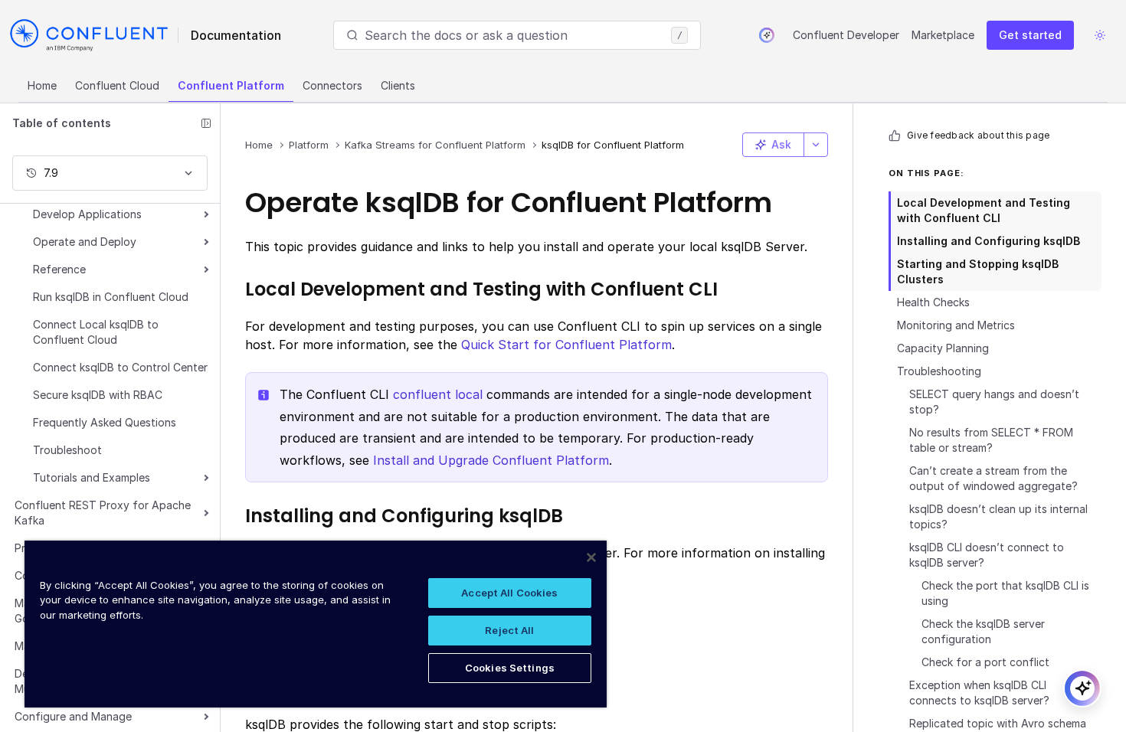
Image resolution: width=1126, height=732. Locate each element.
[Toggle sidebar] (206, 123)
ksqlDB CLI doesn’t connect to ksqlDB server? (986, 555)
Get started (1030, 34)
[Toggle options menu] (815, 144)
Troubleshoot (67, 449)
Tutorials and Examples (91, 477)
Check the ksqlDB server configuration (983, 631)
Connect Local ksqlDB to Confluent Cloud (96, 332)
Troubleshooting (939, 370)
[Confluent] (88, 35)
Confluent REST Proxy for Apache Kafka (103, 512)
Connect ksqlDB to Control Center (120, 367)
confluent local (438, 394)
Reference (59, 269)
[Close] (591, 557)
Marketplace (943, 34)
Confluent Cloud (117, 85)
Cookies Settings (510, 668)
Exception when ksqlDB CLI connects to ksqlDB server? (979, 692)
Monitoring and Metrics (956, 325)
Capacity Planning (943, 348)
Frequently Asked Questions (104, 422)
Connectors (332, 85)
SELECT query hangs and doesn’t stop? (994, 401)
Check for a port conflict (985, 661)
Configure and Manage (73, 716)
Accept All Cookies (509, 593)
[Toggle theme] (1100, 35)
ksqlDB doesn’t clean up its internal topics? (998, 516)
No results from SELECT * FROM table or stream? (991, 440)
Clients (398, 85)
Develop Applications (87, 214)
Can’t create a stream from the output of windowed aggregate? (993, 478)
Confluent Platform (231, 85)
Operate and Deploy (84, 241)
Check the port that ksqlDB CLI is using (1005, 593)
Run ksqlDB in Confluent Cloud (110, 296)
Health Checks (933, 302)
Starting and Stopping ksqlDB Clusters (978, 271)
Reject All (509, 630)
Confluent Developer (846, 34)
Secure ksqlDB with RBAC (97, 394)
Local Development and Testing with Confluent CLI (983, 210)
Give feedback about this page (978, 135)
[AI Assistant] (767, 35)
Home (42, 85)
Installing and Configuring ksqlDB (988, 240)
